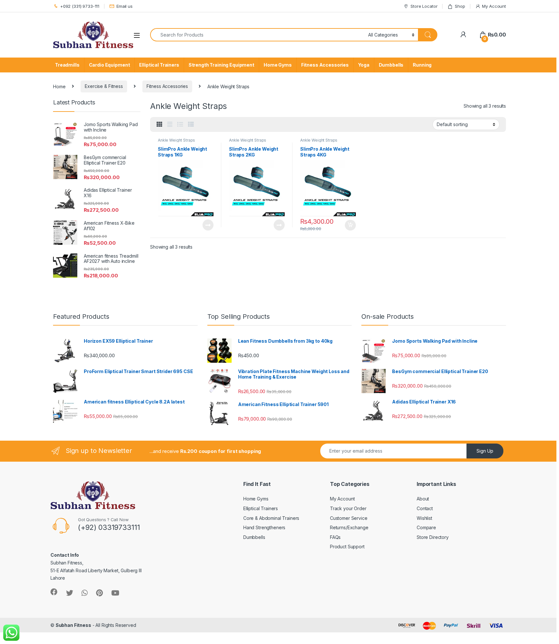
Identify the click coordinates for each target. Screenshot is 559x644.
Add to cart (350, 225)
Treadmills (67, 65)
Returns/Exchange (349, 527)
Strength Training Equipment (221, 65)
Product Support (347, 546)
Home (59, 86)
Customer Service (348, 518)
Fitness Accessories (325, 65)
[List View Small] (191, 124)
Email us (124, 6)
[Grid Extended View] (169, 124)
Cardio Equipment (109, 65)
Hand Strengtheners (264, 527)
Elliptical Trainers (159, 65)
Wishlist (424, 518)
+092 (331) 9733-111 (79, 6)
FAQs (335, 537)
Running (422, 65)
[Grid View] (159, 124)
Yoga (363, 65)
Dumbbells (391, 65)
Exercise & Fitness (104, 86)
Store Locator (424, 6)
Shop (460, 6)
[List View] (180, 124)
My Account (494, 6)
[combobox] (257, 34)
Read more (208, 225)
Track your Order (348, 508)
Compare (426, 527)
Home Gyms (278, 65)
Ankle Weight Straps (176, 140)
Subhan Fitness (73, 625)
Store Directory (433, 537)
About (423, 498)
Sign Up (485, 451)
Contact (425, 508)
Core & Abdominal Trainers (271, 518)
